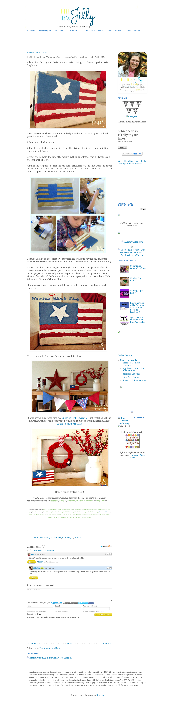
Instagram (87, 501)
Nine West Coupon (131, 377)
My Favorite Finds (100, 514)
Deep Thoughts (44, 31)
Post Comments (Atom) (51, 648)
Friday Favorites (86, 517)
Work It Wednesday (68, 512)
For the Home (60, 31)
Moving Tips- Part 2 (136, 279)
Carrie (33, 554)
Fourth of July (67, 538)
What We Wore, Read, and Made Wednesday (86, 512)
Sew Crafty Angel (76, 517)
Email (57, 606)
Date (35, 550)
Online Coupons (125, 355)
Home (70, 643)
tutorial (137, 31)
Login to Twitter (83, 603)
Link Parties (90, 31)
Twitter (79, 501)
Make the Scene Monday (94, 509)
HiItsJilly (36, 568)
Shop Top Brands (128, 360)
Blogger (100, 695)
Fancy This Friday (67, 517)
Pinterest (71, 501)
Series (100, 31)
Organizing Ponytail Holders (138, 267)
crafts (109, 31)
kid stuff (118, 31)
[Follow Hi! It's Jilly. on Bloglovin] (132, 155)
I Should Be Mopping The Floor (65, 509)
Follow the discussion (110, 546)
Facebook (54, 501)
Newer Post (33, 643)
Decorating (45, 538)
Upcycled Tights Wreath (74, 418)
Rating (40, 550)
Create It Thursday (77, 514)
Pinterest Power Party (89, 514)
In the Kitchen (75, 31)
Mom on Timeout (67, 514)
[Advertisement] (72, 41)
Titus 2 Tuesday (47, 512)
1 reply (41, 562)
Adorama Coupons (131, 374)
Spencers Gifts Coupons (134, 380)
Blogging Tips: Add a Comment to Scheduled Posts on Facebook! (137, 307)
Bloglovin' (100, 501)
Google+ (62, 501)
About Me (31, 31)
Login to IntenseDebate (56, 603)
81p (42, 568)
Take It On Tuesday (57, 512)
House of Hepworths (56, 514)
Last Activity (49, 550)
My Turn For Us (58, 517)
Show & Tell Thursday (35, 514)
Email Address (125, 141)
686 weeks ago (41, 554)
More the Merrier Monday (81, 509)
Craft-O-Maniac (47, 509)
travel (128, 31)
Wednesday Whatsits (104, 512)
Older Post (107, 643)
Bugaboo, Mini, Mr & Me (69, 424)
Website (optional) (90, 606)
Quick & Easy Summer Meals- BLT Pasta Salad (137, 319)
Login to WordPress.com (70, 603)
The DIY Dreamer (46, 514)
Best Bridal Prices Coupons (131, 364)
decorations (56, 538)
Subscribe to (32, 614)
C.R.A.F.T (54, 509)
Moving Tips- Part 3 (136, 291)
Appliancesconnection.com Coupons (134, 369)
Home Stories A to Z (37, 512)
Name (29, 606)
